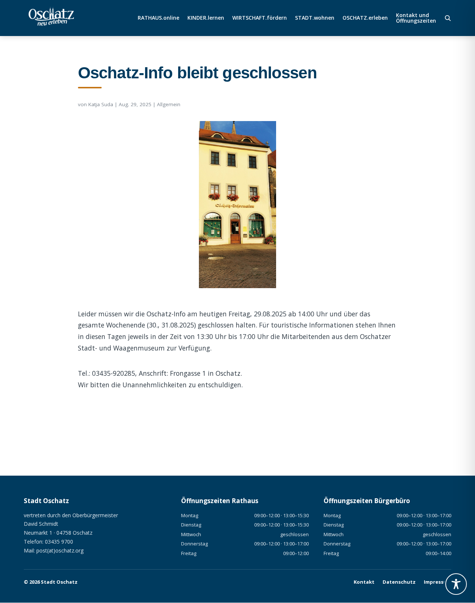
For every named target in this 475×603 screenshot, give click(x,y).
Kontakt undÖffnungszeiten (416, 18)
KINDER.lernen (205, 18)
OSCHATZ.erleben (365, 18)
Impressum (437, 581)
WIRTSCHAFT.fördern (259, 18)
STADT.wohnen (314, 18)
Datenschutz (399, 581)
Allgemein (168, 104)
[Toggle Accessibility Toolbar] (456, 584)
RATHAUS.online (158, 18)
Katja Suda (100, 104)
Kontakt (364, 581)
